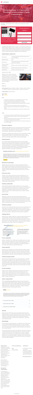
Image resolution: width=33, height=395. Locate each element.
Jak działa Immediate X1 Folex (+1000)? (8, 303)
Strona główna (3, 23)
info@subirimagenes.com (27, 356)
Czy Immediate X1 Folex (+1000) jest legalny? (9, 306)
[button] (29, 2)
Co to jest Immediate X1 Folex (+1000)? (8, 300)
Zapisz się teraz (24, 42)
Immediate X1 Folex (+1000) (6, 46)
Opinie (13, 348)
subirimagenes (6, 2)
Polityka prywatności (15, 349)
